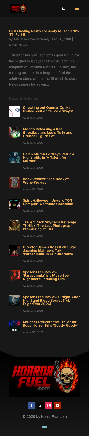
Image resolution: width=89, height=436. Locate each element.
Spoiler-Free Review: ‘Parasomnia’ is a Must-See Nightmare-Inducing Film (46, 275)
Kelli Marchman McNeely (31, 39)
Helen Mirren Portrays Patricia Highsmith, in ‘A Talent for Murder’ (48, 157)
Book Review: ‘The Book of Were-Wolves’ (46, 180)
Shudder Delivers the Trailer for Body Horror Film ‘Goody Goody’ (50, 323)
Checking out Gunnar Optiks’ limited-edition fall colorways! (48, 109)
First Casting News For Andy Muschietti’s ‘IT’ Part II (44, 33)
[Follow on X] (40, 405)
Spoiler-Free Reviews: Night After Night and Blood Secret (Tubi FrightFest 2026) (51, 300)
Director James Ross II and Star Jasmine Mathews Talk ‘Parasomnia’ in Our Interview (49, 250)
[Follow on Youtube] (57, 405)
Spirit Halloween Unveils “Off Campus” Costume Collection (48, 202)
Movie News (18, 45)
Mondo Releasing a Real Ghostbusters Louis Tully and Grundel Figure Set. (47, 132)
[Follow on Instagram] (48, 405)
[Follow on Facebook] (31, 405)
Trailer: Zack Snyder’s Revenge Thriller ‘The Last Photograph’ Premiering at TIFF (49, 225)
